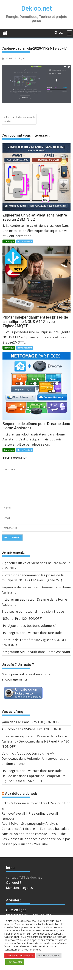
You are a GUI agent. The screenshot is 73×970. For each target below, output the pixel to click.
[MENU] (69, 32)
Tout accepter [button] (14, 961)
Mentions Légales (19, 887)
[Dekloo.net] (5, 33)
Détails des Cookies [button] (48, 955)
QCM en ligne (16, 910)
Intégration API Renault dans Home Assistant (36, 652)
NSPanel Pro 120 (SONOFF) (22, 618)
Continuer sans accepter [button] (20, 955)
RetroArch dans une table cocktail (19, 119)
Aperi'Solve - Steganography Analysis (30, 823)
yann (23, 58)
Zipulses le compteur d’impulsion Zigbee (33, 611)
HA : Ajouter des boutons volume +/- (29, 625)
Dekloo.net (36, 8)
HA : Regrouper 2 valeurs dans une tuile (32, 633)
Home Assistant (24, 241)
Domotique (9, 241)
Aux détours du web (21, 793)
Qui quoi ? (13, 882)
